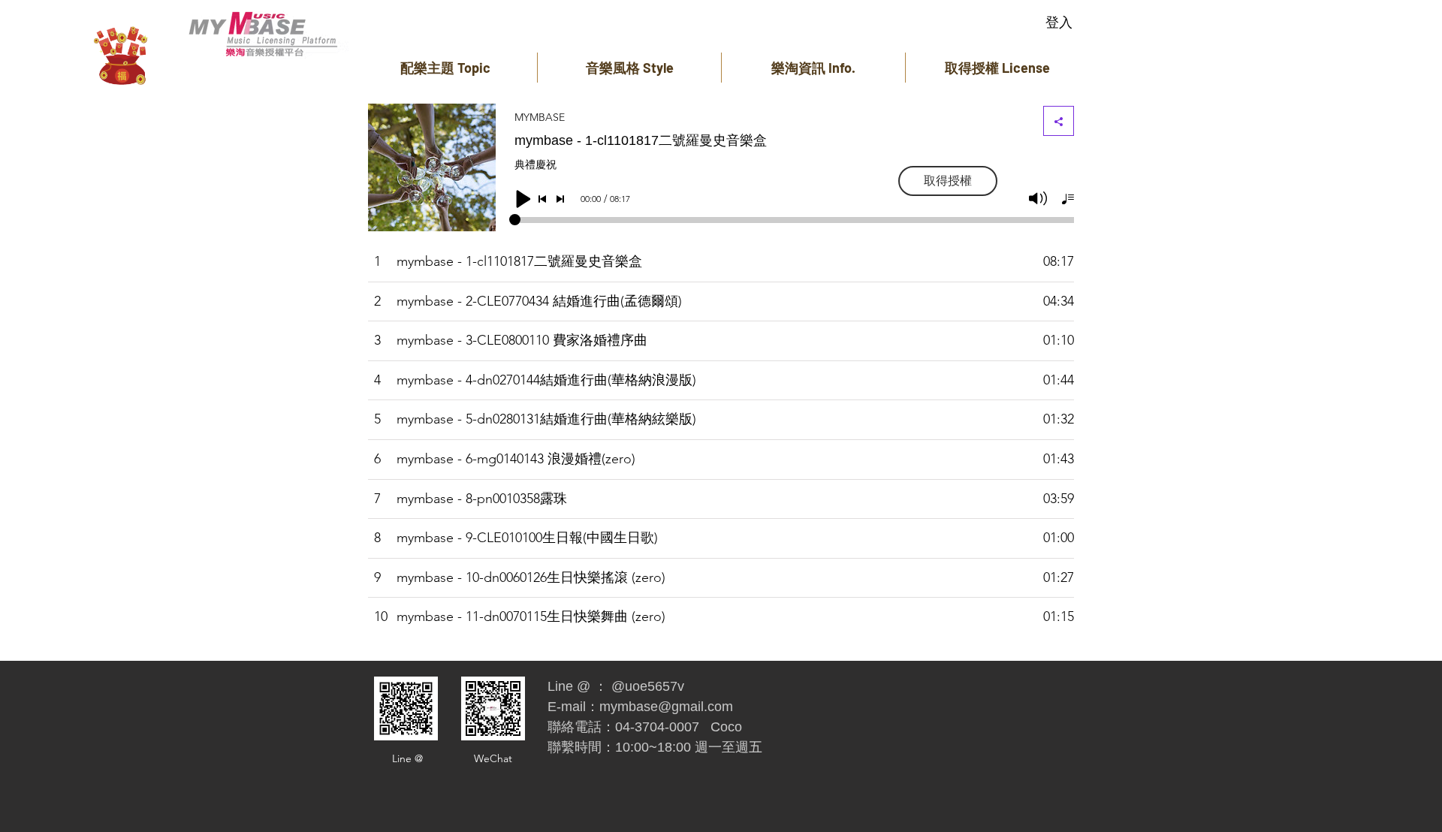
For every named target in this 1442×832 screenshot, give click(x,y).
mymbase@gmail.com (666, 706)
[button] (445, 68)
